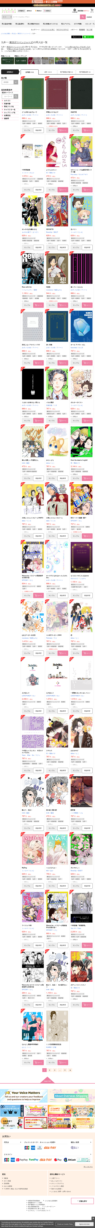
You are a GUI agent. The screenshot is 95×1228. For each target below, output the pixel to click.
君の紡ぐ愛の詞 (51, 810)
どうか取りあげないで (73, 47)
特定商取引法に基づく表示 (36, 1208)
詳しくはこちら (88, 1167)
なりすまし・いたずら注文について (39, 1210)
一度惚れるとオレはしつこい (80, 693)
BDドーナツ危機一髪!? (78, 518)
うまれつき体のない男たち (31, 402)
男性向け (39, 11)
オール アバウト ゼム (78, 345)
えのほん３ (25, 693)
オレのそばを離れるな (29, 229)
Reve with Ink (27, 287)
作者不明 (74, 112)
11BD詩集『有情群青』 (78, 925)
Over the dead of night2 (79, 460)
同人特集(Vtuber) (33, 24)
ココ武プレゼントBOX (54, 635)
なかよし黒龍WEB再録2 (30, 1044)
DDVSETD (49, 229)
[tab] (48, 72)
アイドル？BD (27, 925)
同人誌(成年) (20, 24)
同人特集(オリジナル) (50, 24)
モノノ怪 (89, 29)
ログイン (86, 11)
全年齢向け (21, 11)
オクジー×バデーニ (62, 29)
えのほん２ (50, 693)
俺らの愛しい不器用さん (30, 460)
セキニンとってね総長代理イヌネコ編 (81, 171)
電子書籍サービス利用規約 (36, 1204)
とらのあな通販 (5, 33)
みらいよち (50, 460)
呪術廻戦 (82, 29)
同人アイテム (65, 24)
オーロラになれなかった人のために (56, 576)
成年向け (29, 11)
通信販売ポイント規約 (35, 1202)
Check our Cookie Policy (65, 1224)
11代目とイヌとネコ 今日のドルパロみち (32, 751)
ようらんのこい (51, 170)
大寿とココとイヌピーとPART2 (32, 518)
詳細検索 (89, 17)
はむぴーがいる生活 (28, 635)
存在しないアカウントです (31, 345)
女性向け (48, 11)
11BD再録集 (26, 170)
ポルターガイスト (77, 402)
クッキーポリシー (49, 1206)
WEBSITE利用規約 (34, 1201)
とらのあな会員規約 (51, 1201)
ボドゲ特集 (78, 24)
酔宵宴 (73, 810)
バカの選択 (50, 402)
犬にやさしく (75, 868)
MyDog (24, 868)
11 (65, 1070)
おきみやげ (74, 750)
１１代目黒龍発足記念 (53, 1044)
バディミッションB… (48, 29)
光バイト (74, 229)
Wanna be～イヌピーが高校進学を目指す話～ (56, 926)
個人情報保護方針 (33, 1206)
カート (64, 130)
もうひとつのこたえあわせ (80, 575)
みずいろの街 (25, 49)
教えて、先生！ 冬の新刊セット (56, 986)
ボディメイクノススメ (78, 985)
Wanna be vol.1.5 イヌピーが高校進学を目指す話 (33, 986)
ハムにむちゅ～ (51, 868)
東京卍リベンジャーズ (21, 42)
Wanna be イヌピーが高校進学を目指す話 (32, 576)
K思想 (48, 287)
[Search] (16, 96)
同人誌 (14, 33)
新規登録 (80, 11)
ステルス (49, 750)
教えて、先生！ (27, 810)
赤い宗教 (49, 345)
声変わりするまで (13, 49)
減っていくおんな (77, 287)
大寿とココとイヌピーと (54, 518)
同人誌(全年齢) (7, 24)
